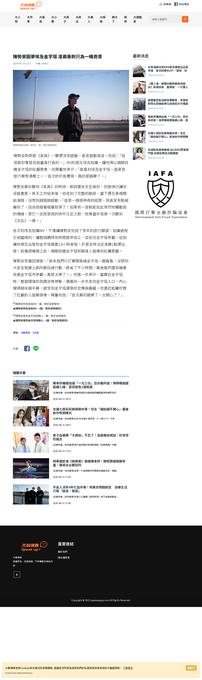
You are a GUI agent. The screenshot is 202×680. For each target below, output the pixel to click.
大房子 (66, 19)
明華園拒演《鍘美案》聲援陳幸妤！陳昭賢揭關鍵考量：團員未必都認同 (89, 463)
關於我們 (62, 551)
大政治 (78, 19)
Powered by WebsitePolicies (19, 672)
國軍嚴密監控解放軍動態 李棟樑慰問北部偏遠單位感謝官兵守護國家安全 (168, 103)
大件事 (30, 19)
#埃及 (36, 332)
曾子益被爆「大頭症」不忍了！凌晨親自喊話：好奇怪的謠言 (91, 437)
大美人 (90, 19)
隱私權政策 (64, 557)
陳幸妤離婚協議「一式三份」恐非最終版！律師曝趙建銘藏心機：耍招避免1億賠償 (91, 385)
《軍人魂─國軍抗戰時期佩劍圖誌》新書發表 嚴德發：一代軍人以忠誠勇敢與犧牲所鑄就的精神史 (168, 87)
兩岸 (125, 19)
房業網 (167, 4)
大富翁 (42, 19)
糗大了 (115, 19)
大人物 (18, 19)
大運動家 (137, 19)
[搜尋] (185, 19)
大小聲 (54, 19)
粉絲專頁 (183, 4)
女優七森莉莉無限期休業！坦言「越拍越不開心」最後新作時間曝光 (91, 411)
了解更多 (128, 668)
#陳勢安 (25, 332)
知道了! (191, 667)
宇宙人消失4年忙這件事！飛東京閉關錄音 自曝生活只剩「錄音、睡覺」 (90, 489)
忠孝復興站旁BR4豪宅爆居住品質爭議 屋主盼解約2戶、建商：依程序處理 (168, 70)
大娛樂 (102, 19)
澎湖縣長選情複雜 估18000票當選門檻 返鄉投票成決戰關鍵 (168, 151)
